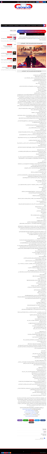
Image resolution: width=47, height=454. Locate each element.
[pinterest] (39, 2)
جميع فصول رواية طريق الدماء (26, 409)
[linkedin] (45, 2)
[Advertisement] (23, 16)
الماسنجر (31, 414)
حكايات (38, 34)
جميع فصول (32, 410)
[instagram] (42, 2)
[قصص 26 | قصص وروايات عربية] (23, 6)
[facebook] (36, 2)
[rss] (10, 452)
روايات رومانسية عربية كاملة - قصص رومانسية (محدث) (7, 46)
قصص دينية (43, 28)
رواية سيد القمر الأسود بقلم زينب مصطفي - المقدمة (7, 68)
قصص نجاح (28, 25)
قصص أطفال (16, 25)
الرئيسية (34, 2)
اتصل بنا (27, 2)
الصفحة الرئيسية (41, 34)
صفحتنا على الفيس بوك (33, 413)
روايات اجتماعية (23, 25)
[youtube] (41, 2)
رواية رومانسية (34, 34)
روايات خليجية (11, 25)
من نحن (18, 2)
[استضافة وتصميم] (12, 452)
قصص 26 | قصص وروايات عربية (35, 452)
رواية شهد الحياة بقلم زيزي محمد (30, 416)
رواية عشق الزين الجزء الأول (27, 411)
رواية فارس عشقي (28, 410)
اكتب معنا (30, 2)
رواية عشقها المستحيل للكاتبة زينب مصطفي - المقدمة (6, 54)
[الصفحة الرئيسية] (44, 25)
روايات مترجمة (34, 25)
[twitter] (38, 2)
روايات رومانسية (40, 25)
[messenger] (44, 2)
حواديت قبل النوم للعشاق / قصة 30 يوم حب (6, 60)
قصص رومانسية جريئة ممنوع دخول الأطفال (6, 39)
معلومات (6, 25)
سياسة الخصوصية (22, 2)
